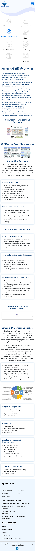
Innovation (5, 493)
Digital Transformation (9, 503)
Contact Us (20, 490)
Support (4, 526)
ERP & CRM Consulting (23, 503)
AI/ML (18, 512)
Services (4, 532)
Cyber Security (21, 507)
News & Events (6, 535)
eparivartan (21, 545)
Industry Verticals (7, 529)
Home (4, 487)
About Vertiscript (7, 490)
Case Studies (6, 496)
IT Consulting (21, 516)
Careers (19, 487)
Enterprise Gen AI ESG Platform (11, 538)
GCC (18, 493)
